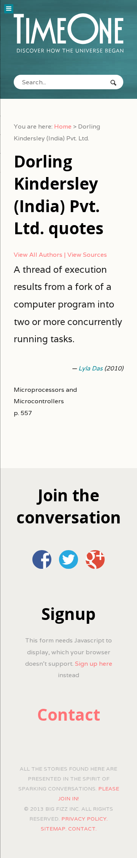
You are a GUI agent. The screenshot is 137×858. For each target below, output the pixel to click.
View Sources (87, 255)
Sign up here (93, 664)
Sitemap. (54, 828)
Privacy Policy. (84, 818)
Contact (68, 714)
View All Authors (38, 255)
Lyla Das (90, 368)
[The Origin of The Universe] (68, 33)
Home (63, 126)
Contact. (82, 828)
